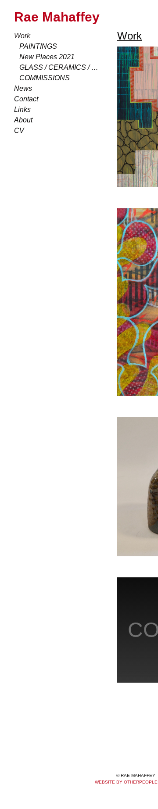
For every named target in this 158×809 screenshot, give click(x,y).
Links (21, 109)
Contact (25, 99)
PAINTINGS (34, 46)
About (22, 120)
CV (18, 130)
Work (21, 36)
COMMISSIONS (40, 78)
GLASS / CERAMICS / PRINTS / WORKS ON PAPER (60, 67)
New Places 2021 (43, 57)
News (21, 88)
